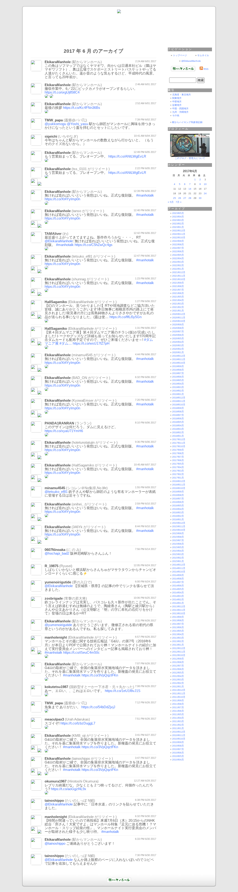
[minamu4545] (34, 370)
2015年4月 (178, 550)
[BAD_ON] (34, 393)
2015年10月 (178, 530)
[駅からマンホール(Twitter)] (119, 12)
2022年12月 (178, 230)
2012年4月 (178, 676)
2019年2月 (178, 390)
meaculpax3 (54, 719)
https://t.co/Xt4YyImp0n (62, 199)
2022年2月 (178, 265)
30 (200, 198)
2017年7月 (178, 457)
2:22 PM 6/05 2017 (145, 168)
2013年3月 (178, 638)
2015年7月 (178, 540)
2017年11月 (178, 443)
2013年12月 (178, 606)
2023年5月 (178, 213)
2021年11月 (178, 276)
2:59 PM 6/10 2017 (145, 503)
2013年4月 (178, 634)
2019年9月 (178, 366)
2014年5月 (178, 589)
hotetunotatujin (84, 442)
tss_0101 (80, 169)
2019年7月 (178, 373)
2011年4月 (178, 718)
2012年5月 (178, 672)
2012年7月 (178, 665)
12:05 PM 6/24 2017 (145, 565)
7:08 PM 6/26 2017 (145, 686)
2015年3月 (178, 554)
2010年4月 (178, 759)
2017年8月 (178, 453)
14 (189, 188)
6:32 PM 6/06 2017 (145, 377)
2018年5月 (178, 422)
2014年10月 (178, 571)
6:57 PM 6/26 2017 (145, 636)
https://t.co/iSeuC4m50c (81, 652)
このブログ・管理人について (190, 158)
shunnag (79, 279)
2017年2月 (178, 474)
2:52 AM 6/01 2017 (145, 103)
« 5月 (171, 202)
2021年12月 (178, 272)
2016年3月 (178, 512)
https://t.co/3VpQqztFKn (100, 675)
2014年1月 (178, 603)
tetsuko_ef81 (82, 256)
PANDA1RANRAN (59, 423)
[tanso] (34, 226)
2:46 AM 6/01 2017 (145, 84)
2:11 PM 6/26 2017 (145, 620)
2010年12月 (178, 731)
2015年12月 (178, 523)
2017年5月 (178, 463)
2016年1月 (178, 519)
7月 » (179, 202)
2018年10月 (178, 404)
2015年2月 (178, 557)
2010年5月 (178, 756)
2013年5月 (178, 631)
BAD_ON (80, 378)
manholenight (56, 637)
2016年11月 (178, 484)
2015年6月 (178, 544)
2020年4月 (178, 342)
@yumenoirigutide (58, 625)
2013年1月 (178, 644)
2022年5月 (178, 255)
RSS (206, 69)
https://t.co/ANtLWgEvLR (127, 156)
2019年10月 (178, 363)
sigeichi (51, 136)
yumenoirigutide (58, 582)
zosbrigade (54, 598)
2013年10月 (178, 613)
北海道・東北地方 (181, 94)
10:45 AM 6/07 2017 (145, 464)
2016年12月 (178, 481)
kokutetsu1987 (56, 687)
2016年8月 (178, 495)
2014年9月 (178, 575)
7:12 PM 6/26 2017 (145, 702)
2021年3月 (178, 303)
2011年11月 (178, 693)
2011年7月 (178, 707)
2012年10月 (178, 655)
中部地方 (177, 101)
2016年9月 (178, 491)
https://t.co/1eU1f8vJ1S (122, 691)
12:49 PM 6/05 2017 (145, 152)
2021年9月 (178, 282)
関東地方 (177, 98)
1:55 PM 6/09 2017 (145, 487)
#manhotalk (145, 195)
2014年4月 (178, 592)
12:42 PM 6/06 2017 (145, 233)
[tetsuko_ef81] (34, 272)
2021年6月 (178, 293)
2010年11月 (178, 735)
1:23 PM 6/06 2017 (145, 278)
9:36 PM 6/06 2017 (145, 441)
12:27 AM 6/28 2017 (145, 780)
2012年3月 (178, 679)
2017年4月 (178, 467)
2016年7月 (178, 498)
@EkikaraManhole (59, 241)
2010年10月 (178, 738)
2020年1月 (178, 352)
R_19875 (51, 566)
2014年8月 (178, 578)
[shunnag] (34, 295)
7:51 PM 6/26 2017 (145, 718)
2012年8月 (178, 662)
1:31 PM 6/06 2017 (145, 327)
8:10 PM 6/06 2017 (145, 422)
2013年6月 (178, 627)
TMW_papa (54, 120)
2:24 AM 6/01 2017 (145, 61)
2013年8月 (178, 620)
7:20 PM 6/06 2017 (145, 399)
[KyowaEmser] (34, 416)
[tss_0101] (34, 184)
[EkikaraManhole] (34, 317)
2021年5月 (178, 296)
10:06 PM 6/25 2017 (145, 597)
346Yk (78, 527)
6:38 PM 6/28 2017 (145, 799)
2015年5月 (178, 547)
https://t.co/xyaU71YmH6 (64, 431)
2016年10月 (178, 488)
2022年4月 (178, 258)
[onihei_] (34, 520)
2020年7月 (178, 331)
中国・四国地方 (180, 108)
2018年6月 (178, 418)
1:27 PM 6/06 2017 (145, 301)
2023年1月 (178, 227)
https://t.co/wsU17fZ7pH (91, 343)
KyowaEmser (83, 400)
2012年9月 (178, 658)
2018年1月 (178, 436)
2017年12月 (178, 439)
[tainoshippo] (34, 774)
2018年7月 (178, 415)
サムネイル (203, 55)
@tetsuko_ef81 (56, 492)
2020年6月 (178, 335)
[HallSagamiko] (34, 481)
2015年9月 (178, 533)
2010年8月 (178, 745)
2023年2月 (178, 223)
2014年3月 (178, 596)
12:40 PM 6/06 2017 (145, 210)
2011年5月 (178, 714)
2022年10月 (178, 237)
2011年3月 (178, 721)
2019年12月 (178, 356)
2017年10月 (178, 446)
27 (184, 198)
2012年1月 (178, 686)
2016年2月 (178, 516)
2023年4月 (178, 216)
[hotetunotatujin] (34, 458)
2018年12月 (178, 397)
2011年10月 (178, 697)
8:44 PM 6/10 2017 (145, 526)
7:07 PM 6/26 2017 (145, 663)
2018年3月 (178, 429)
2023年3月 (178, 220)
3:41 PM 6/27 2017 (145, 735)
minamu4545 (83, 355)
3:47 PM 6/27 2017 (145, 757)
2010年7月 (178, 749)
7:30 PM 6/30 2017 (145, 855)
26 (179, 198)
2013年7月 (178, 624)
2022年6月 (178, 251)
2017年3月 (178, 470)
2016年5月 (178, 505)
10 (205, 184)
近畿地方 (177, 105)
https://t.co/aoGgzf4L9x (68, 789)
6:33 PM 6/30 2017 (145, 838)
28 (189, 198)
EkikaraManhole (58, 62)
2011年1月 (178, 728)
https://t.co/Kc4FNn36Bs (81, 108)
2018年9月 (178, 408)
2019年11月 (178, 359)
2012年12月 (178, 648)
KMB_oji (79, 735)
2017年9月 (178, 450)
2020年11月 (178, 317)
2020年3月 (178, 345)
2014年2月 (178, 599)
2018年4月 (178, 425)
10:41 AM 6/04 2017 (145, 135)
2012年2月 (178, 683)
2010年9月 (178, 742)
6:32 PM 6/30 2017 (145, 816)
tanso (77, 211)
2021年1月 (178, 310)
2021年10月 (178, 279)
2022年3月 (178, 262)
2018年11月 (178, 401)
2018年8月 (178, 411)
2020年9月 (178, 324)
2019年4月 (178, 383)
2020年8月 (178, 328)
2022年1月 (178, 269)
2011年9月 (178, 700)
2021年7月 (178, 289)
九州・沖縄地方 (180, 112)
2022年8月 (178, 244)
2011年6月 (178, 711)
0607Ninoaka (55, 550)
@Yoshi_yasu (77, 124)
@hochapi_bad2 (57, 553)
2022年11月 (178, 234)
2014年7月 (178, 582)
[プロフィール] (190, 156)
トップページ (180, 55)
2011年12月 (178, 690)
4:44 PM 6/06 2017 (145, 354)
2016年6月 (178, 502)
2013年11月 (178, 610)
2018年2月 (178, 432)
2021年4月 (178, 300)
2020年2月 (178, 349)
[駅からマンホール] (183, 70)
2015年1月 (178, 561)
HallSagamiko (56, 302)
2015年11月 (178, 526)
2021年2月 (178, 307)
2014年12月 (178, 564)
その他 (175, 115)
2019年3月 (178, 387)
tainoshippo (81, 758)
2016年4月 (178, 509)
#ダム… (66, 343)
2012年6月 (178, 669)
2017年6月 (178, 460)
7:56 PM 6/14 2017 (145, 549)
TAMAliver (53, 234)
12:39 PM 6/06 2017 (145, 191)
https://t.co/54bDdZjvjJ (98, 707)
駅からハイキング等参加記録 (187, 122)
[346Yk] (34, 542)
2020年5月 (178, 338)
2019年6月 (178, 376)
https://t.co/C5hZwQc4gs (93, 245)
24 (205, 193)
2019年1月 (178, 394)
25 (174, 198)
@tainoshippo (55, 843)
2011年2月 (178, 725)
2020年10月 (178, 321)
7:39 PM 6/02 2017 (145, 119)
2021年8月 (178, 286)
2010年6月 (178, 752)
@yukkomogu (55, 124)
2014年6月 (178, 585)
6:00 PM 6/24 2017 (145, 581)
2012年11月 (178, 651)
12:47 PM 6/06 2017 (145, 255)
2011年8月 (178, 704)
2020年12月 (178, 314)
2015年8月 (178, 537)
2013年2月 (178, 641)
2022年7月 (178, 248)
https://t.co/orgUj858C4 (62, 92)
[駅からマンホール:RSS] (201, 69)
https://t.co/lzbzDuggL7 (77, 723)
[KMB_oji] (34, 751)
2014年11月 (178, 568)
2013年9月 (178, 617)
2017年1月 (178, 477)
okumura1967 (55, 781)
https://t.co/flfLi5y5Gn (125, 317)
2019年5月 (178, 380)
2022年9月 (178, 241)
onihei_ (78, 504)
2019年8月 (178, 369)
